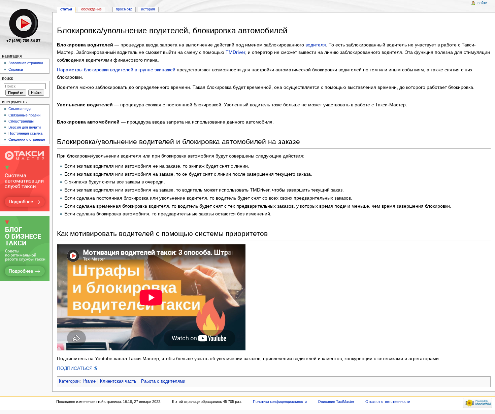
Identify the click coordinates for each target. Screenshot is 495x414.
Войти (482, 3)
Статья (66, 9)
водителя (315, 44)
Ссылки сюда (19, 109)
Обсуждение (91, 9)
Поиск (7, 78)
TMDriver (235, 52)
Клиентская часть (118, 381)
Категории (69, 381)
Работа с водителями (163, 381)
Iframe (89, 381)
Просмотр (124, 9)
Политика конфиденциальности (280, 402)
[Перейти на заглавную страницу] (26, 26)
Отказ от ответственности (387, 402)
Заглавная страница (25, 63)
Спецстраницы (21, 121)
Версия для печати (24, 127)
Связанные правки (24, 115)
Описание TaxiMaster (336, 402)
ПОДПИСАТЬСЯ (75, 368)
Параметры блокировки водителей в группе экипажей (116, 69)
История (148, 9)
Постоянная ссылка (25, 133)
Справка (15, 69)
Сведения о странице (26, 139)
